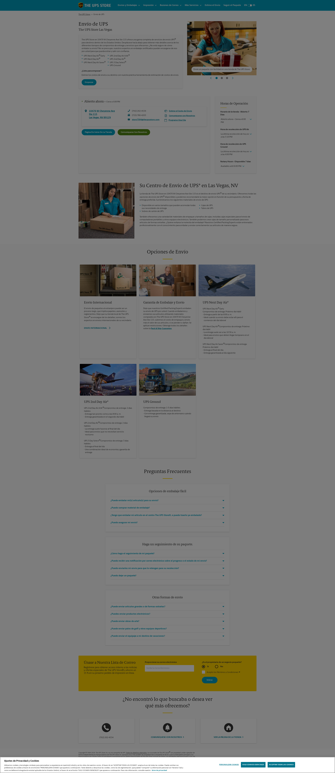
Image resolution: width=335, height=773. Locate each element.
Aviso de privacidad (159, 770)
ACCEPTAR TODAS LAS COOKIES (281, 765)
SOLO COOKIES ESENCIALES (253, 765)
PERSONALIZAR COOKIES (229, 765)
